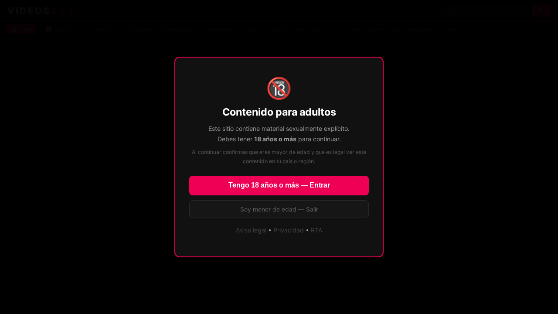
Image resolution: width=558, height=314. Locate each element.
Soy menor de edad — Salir (279, 209)
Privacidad (288, 230)
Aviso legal (251, 230)
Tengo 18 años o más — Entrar (279, 185)
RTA (317, 230)
